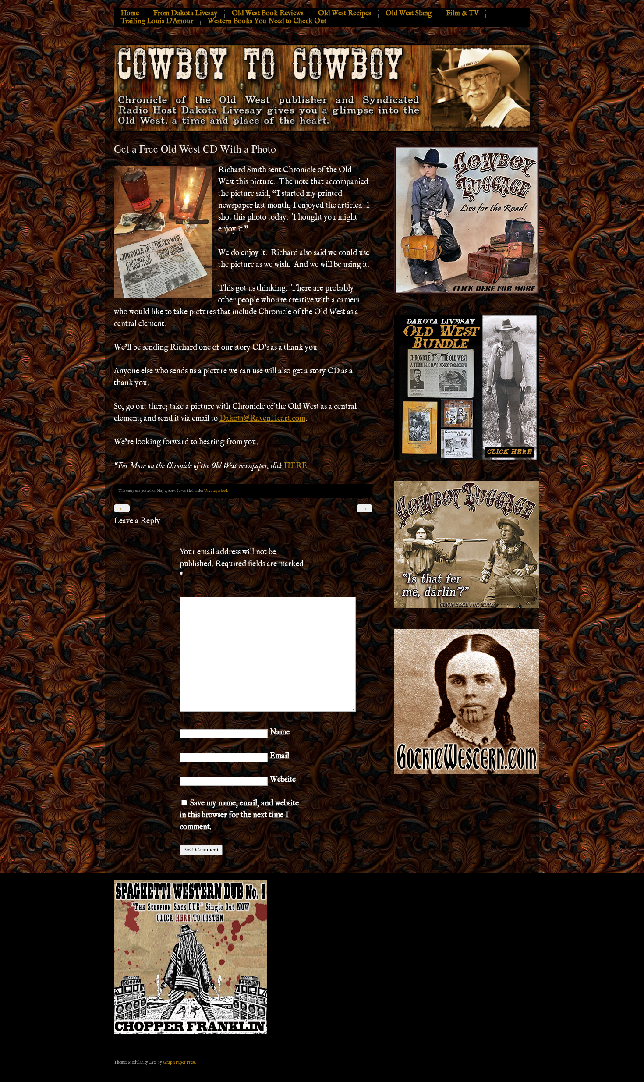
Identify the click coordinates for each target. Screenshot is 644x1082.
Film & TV (462, 14)
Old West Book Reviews (268, 14)
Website (283, 780)
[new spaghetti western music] (190, 1032)
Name (280, 732)
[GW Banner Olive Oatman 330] (466, 772)
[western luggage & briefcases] (466, 606)
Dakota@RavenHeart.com (262, 419)
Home (130, 14)
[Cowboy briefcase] (466, 292)
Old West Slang (409, 14)
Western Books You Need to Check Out (267, 21)
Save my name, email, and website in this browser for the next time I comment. (239, 815)
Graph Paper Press (179, 1062)
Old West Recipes (344, 14)
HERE (295, 466)
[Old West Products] (466, 458)
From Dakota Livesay (185, 14)
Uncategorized (215, 490)
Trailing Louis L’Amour (157, 21)
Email (279, 756)
